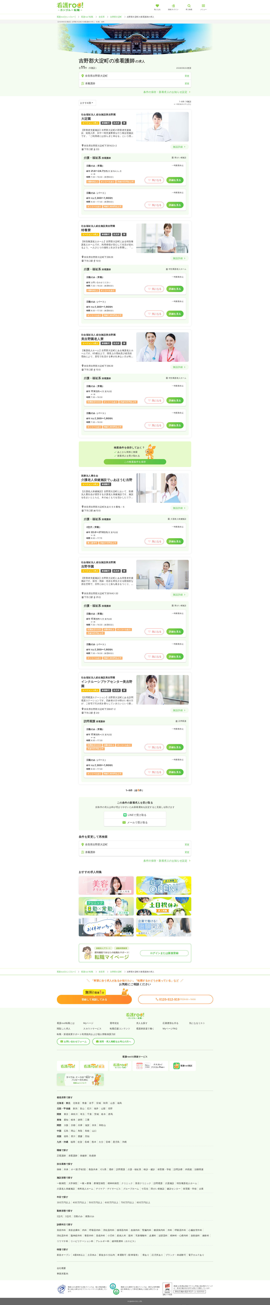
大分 (101, 1141)
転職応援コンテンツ (120, 1028)
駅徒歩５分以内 (107, 1254)
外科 (170, 1230)
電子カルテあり (196, 1254)
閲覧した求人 (63, 1028)
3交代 (68, 1216)
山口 (94, 1130)
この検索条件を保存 (135, 461)
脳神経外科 (76, 1235)
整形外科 (89, 1235)
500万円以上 (95, 1202)
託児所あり (157, 1254)
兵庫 (80, 1125)
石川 (89, 1108)
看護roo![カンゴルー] (66, 17)
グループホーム (131, 1188)
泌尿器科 (163, 1235)
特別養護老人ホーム (187, 1183)
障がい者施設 (157, 1188)
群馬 (110, 1114)
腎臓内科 (146, 1230)
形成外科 (100, 1235)
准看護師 (73, 1155)
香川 (73, 1136)
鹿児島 (116, 1141)
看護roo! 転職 (87, 17)
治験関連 (198, 1169)
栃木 (103, 1114)
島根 (87, 1130)
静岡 (80, 1119)
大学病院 (73, 1183)
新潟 (75, 1108)
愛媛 (80, 1136)
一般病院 (61, 1183)
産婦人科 (121, 1235)
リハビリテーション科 (82, 1241)
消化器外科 (62, 1235)
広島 (66, 1130)
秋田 (105, 1103)
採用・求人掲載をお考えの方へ (115, 1041)
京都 (73, 1125)
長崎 (87, 1141)
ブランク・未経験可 (176, 1254)
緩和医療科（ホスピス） (124, 1241)
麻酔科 (205, 1235)
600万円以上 (111, 1202)
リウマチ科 (62, 1241)
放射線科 (195, 1235)
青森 (84, 1103)
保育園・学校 (164, 1169)
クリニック (127, 1183)
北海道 (76, 1103)
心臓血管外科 (195, 1230)
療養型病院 (99, 1183)
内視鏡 (188, 1169)
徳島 (66, 1136)
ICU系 (103, 1169)
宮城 (98, 1103)
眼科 (130, 1235)
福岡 (73, 1141)
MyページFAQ (170, 1028)
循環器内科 (122, 1230)
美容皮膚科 (74, 1230)
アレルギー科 (102, 1241)
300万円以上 (63, 1202)
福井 (96, 1108)
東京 (66, 1114)
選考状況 (114, 1023)
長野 (110, 1108)
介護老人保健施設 (66, 1188)
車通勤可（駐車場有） (128, 1254)
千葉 (89, 1114)
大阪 (66, 1125)
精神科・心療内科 (179, 1235)
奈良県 (102, 17)
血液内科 (135, 1230)
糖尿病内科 (159, 1230)
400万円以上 (79, 1202)
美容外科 (61, 1230)
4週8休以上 (79, 1254)
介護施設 (169, 1183)
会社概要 (61, 1268)
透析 (111, 1169)
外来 (66, 1169)
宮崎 (108, 1141)
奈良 (94, 1125)
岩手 (91, 1103)
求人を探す (142, 1023)
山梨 (103, 1108)
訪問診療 (178, 1169)
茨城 (96, 1114)
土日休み (92, 1254)
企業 (201, 1188)
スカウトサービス (92, 1028)
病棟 (59, 1169)
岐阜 (73, 1119)
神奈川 (74, 1114)
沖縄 (124, 1141)
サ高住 (145, 1188)
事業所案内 (62, 1273)
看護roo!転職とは (66, 1023)
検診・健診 (149, 1169)
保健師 (83, 1155)
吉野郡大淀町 (116, 17)
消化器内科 (108, 1230)
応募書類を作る (170, 1023)
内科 (84, 1230)
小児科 (111, 1235)
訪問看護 (120, 1169)
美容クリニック (143, 1183)
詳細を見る (175, 180)
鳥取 (80, 1130)
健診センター (173, 1188)
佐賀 (80, 1141)
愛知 (66, 1119)
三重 (87, 1119)
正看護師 (61, 1155)
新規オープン (63, 1254)
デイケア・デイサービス (108, 1188)
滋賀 (87, 1125)
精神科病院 (113, 1183)
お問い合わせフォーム (75, 1041)
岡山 (73, 1130)
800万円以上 (143, 1202)
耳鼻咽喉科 (141, 1235)
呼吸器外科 (180, 1230)
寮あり (145, 1254)
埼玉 (82, 1114)
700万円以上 (127, 1202)
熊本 (94, 1141)
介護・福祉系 (134, 1169)
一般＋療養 (85, 1183)
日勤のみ (78, 1216)
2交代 (60, 1216)
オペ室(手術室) (78, 1169)
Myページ (88, 1023)
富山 (82, 1108)
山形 (112, 1103)
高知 (87, 1136)
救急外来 (93, 1169)
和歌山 (102, 1125)
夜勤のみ (89, 1216)
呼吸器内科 (94, 1230)
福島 (119, 1103)
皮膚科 (152, 1235)
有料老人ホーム (85, 1188)
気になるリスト (197, 1023)
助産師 (92, 1155)
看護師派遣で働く (145, 1028)
